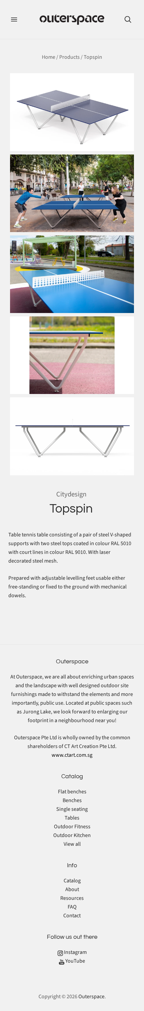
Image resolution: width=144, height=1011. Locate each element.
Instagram (75, 952)
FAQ (72, 907)
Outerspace (91, 996)
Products (69, 57)
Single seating (72, 809)
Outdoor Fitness (72, 826)
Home (48, 57)
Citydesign (71, 494)
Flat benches (72, 791)
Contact (72, 915)
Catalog (72, 880)
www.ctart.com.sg (72, 755)
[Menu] (14, 19)
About (72, 889)
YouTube (74, 961)
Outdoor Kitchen (72, 835)
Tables (72, 818)
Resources (72, 898)
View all (72, 844)
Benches (72, 800)
